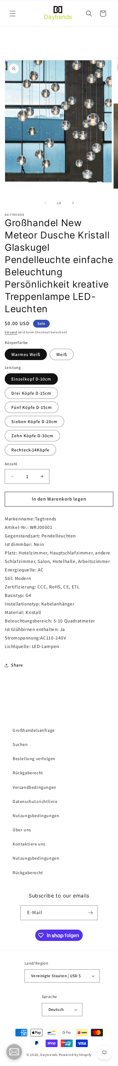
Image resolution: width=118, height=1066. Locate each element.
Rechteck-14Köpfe (30, 450)
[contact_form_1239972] (14, 1052)
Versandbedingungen (34, 787)
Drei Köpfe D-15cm (31, 393)
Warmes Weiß (25, 354)
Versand (11, 332)
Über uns (22, 830)
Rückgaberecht (28, 773)
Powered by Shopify (75, 1054)
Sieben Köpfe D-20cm (34, 421)
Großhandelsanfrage (34, 730)
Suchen (20, 744)
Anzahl (11, 464)
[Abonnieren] (90, 912)
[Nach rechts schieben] (73, 203)
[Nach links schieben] (45, 203)
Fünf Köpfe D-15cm (31, 407)
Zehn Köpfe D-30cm (32, 435)
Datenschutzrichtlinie (35, 801)
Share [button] (17, 665)
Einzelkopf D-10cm (31, 379)
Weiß (61, 354)
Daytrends (49, 1054)
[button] (13, 13)
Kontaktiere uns (29, 844)
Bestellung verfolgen (34, 758)
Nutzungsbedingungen (36, 815)
